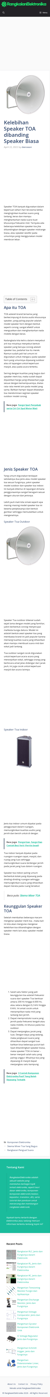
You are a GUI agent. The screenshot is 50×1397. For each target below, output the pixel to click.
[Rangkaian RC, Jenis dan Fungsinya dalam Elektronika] (11, 1279)
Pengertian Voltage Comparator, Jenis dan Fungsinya (28, 1315)
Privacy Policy (37, 1384)
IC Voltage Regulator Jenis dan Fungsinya (27, 1337)
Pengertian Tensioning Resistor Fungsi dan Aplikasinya (28, 1291)
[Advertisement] (25, 44)
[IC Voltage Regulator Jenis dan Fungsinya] (11, 1339)
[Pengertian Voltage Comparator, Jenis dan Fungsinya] (11, 1315)
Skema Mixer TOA (30, 895)
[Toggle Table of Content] (31, 299)
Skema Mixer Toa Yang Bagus (22, 1146)
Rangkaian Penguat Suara (20, 1150)
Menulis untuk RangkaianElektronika (25, 1388)
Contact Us (23, 1384)
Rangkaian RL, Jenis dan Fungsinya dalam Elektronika (29, 1267)
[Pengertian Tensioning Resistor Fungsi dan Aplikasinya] (11, 1291)
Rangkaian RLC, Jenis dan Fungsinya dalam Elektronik (30, 1254)
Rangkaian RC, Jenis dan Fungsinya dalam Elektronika (29, 1279)
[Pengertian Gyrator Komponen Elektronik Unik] (11, 1327)
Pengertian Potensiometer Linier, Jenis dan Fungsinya (28, 1363)
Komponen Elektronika (18, 1142)
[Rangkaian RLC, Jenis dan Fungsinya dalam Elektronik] (11, 1255)
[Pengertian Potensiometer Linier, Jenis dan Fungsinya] (11, 1363)
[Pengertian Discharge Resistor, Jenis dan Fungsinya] (11, 1303)
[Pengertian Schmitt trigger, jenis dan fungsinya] (11, 1351)
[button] (3, 12)
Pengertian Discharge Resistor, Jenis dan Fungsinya (28, 1303)
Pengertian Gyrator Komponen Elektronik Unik (28, 1327)
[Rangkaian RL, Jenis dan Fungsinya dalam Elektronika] (11, 1267)
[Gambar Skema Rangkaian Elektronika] (23, 4)
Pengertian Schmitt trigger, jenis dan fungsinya (27, 1351)
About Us (11, 1384)
